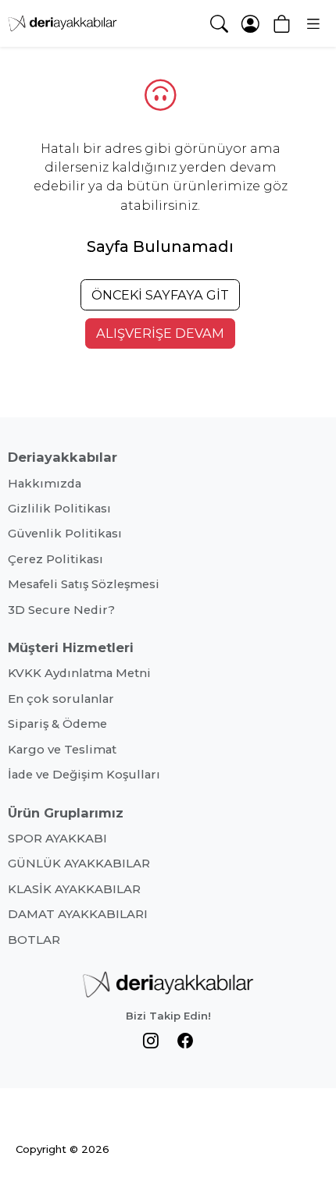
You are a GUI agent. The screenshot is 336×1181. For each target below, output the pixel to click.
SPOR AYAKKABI (57, 839)
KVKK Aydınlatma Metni (79, 673)
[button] (312, 23)
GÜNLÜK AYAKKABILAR (79, 863)
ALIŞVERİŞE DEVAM (160, 333)
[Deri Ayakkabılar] (62, 23)
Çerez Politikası (55, 559)
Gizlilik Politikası (59, 509)
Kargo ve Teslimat (62, 750)
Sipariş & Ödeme (57, 724)
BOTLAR (34, 940)
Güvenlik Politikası (65, 534)
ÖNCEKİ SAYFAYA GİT (160, 295)
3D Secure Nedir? (61, 610)
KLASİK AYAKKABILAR (74, 889)
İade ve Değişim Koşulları (84, 775)
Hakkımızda (44, 484)
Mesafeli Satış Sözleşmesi (83, 584)
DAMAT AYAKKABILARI (78, 914)
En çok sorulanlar (61, 699)
